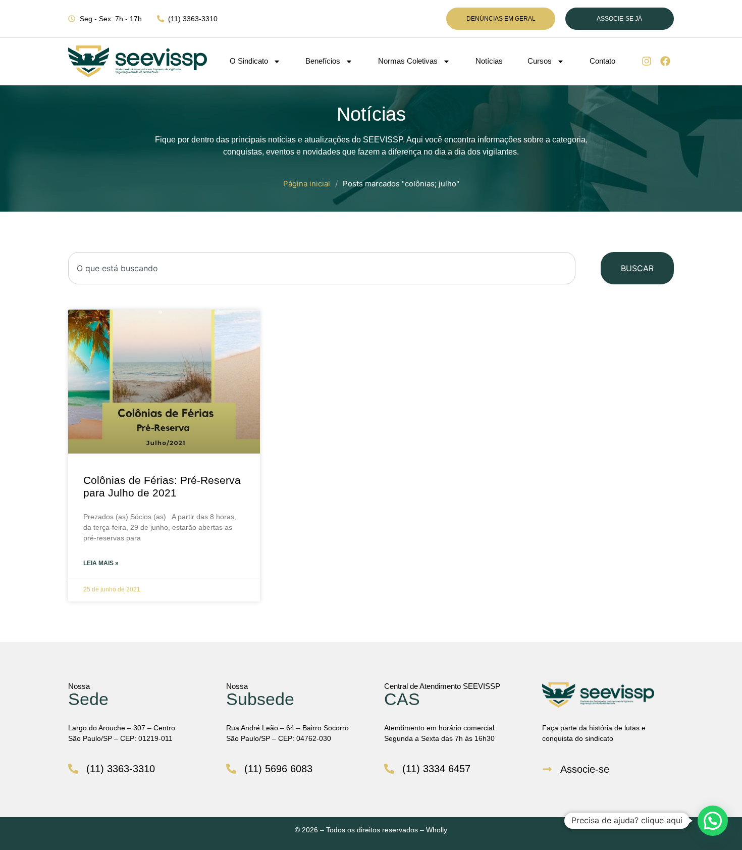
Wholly (436, 830)
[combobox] (321, 268)
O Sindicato (249, 61)
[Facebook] (665, 61)
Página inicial (306, 183)
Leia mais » (101, 563)
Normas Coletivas (408, 61)
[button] (713, 821)
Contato (602, 61)
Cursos (539, 61)
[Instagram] (646, 61)
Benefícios (322, 61)
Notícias (489, 61)
